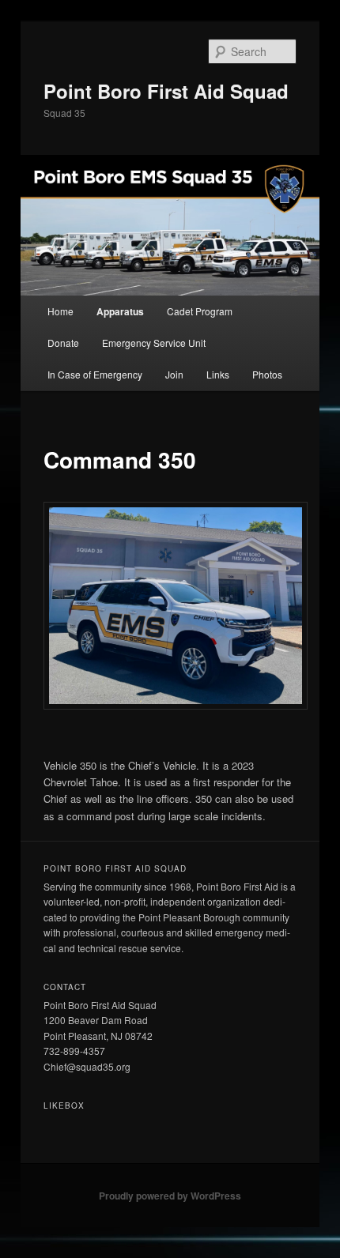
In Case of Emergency (94, 374)
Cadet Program (199, 311)
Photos (267, 374)
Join (174, 374)
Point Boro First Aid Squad (166, 90)
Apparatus (120, 311)
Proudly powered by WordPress (170, 1195)
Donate (63, 342)
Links (217, 374)
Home (60, 311)
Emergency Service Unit (154, 342)
